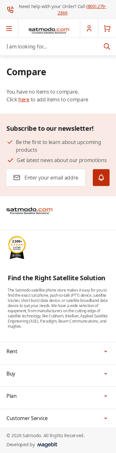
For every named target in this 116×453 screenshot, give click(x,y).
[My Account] (89, 28)
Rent (11, 351)
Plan (11, 395)
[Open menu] (9, 28)
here (23, 99)
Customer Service (27, 418)
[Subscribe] (101, 177)
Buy (10, 373)
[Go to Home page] (48, 30)
